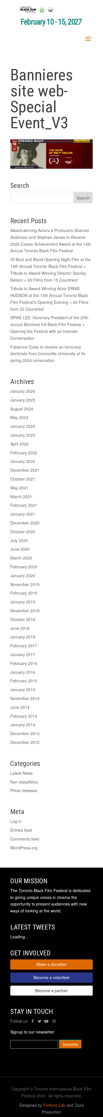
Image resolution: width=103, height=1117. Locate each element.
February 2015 (23, 680)
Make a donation (51, 964)
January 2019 (22, 602)
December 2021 (24, 470)
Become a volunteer (51, 977)
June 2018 (19, 628)
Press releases (23, 790)
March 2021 (21, 496)
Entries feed (21, 830)
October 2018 (22, 619)
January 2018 (22, 637)
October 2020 (22, 531)
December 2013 (24, 733)
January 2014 (22, 724)
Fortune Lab (54, 1105)
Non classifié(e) (24, 782)
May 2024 (19, 417)
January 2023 (22, 435)
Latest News (21, 773)
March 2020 (21, 558)
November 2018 (24, 610)
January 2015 (22, 689)
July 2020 (19, 540)
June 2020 (19, 549)
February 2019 (23, 593)
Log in (15, 821)
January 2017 (22, 654)
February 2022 (23, 452)
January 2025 (22, 400)
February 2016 (23, 663)
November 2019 (24, 584)
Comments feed (24, 839)
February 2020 (23, 566)
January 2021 (22, 514)
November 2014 (24, 698)
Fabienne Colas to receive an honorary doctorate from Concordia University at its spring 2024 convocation (47, 353)
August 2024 (21, 409)
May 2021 (19, 488)
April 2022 (19, 444)
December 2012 (24, 742)
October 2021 (22, 479)
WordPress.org (23, 848)
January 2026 (22, 391)
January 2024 (22, 426)
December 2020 (24, 523)
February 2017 (23, 645)
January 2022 (22, 461)
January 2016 (22, 672)
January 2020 (22, 575)
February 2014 (23, 716)
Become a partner (51, 990)
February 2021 (23, 505)
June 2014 (19, 707)
